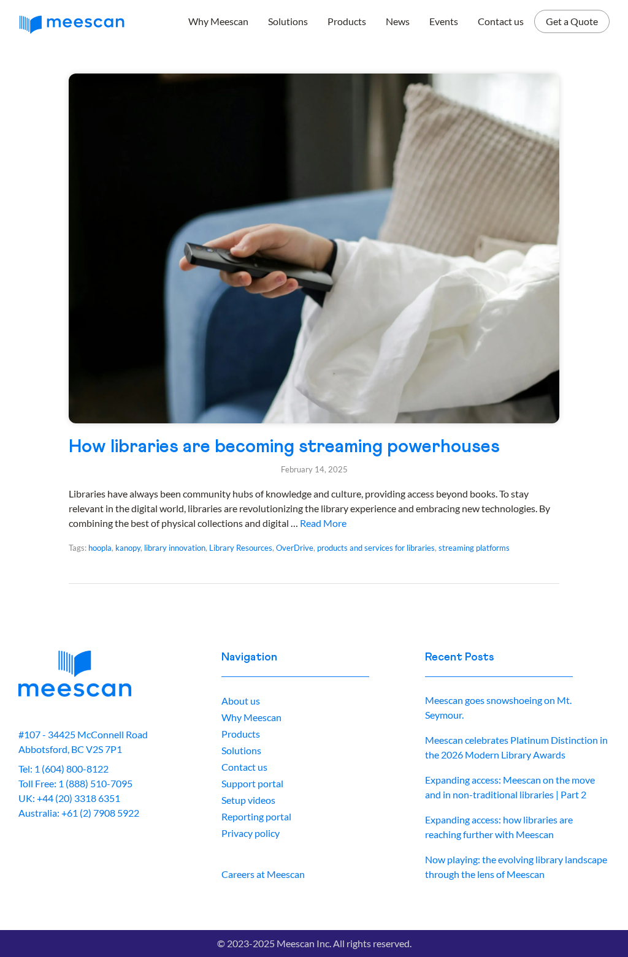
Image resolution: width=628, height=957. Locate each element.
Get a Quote (572, 21)
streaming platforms (474, 548)
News (398, 21)
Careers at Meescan (263, 874)
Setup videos (248, 800)
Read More (323, 523)
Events (443, 21)
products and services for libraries (376, 548)
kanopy (127, 548)
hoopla (100, 548)
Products (346, 21)
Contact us (501, 21)
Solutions (288, 21)
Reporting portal (256, 816)
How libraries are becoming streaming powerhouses (284, 446)
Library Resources (240, 548)
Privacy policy (250, 833)
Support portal (252, 783)
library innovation (174, 548)
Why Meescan (218, 21)
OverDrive (294, 548)
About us (240, 700)
